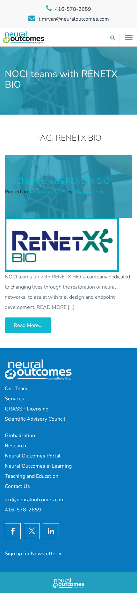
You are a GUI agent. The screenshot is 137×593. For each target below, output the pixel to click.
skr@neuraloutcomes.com (35, 499)
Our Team (16, 388)
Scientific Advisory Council (35, 419)
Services (14, 398)
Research (15, 445)
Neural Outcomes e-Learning (38, 466)
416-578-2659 (73, 9)
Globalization (20, 435)
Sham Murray (89, 191)
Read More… (32, 325)
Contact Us (17, 486)
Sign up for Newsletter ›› (33, 553)
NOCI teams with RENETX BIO (57, 181)
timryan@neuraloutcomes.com (74, 19)
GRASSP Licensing (26, 408)
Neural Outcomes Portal (33, 455)
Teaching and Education (31, 476)
